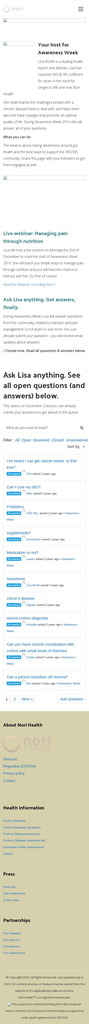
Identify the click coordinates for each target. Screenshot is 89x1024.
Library (8, 853)
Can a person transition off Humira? (37, 677)
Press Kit (9, 887)
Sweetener (16, 579)
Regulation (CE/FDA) (19, 766)
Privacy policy (14, 773)
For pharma (11, 946)
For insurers (11, 940)
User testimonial (14, 893)
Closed (58, 440)
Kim (28, 683)
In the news (11, 900)
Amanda (31, 624)
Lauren (30, 559)
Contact (9, 781)
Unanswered (77, 440)
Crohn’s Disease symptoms (22, 827)
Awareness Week (69, 683)
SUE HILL (32, 513)
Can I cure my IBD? (24, 487)
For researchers (14, 953)
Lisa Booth (33, 585)
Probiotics (15, 507)
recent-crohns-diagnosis (27, 618)
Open (26, 440)
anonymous (33, 539)
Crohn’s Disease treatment (21, 834)
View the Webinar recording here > (29, 284)
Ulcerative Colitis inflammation (23, 847)
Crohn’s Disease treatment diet (24, 840)
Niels (29, 493)
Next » (27, 699)
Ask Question (71, 699)
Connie (30, 657)
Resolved (41, 440)
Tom (29, 473)
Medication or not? (23, 553)
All (17, 440)
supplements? (19, 533)
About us (10, 759)
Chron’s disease (21, 598)
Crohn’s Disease (14, 820)
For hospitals (12, 933)
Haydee (31, 605)
